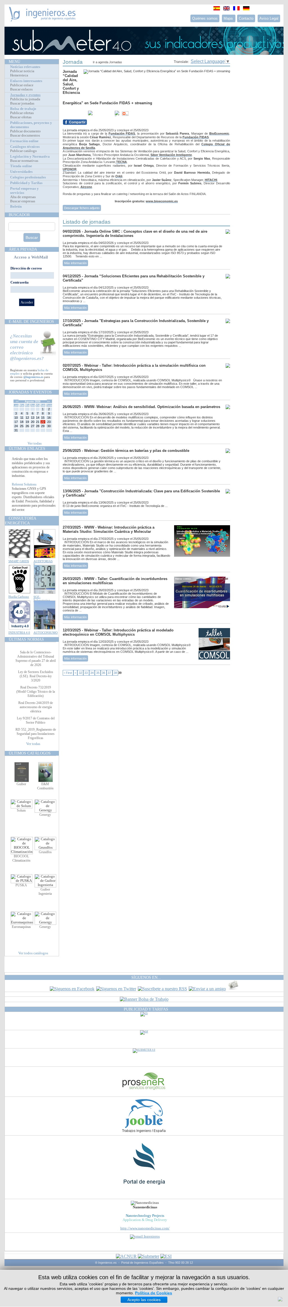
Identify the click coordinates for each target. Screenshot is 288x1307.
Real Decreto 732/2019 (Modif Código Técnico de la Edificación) (35, 691)
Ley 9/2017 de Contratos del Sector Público (36, 720)
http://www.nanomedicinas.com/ (145, 1228)
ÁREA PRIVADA (23, 249)
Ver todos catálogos (33, 953)
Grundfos (45, 852)
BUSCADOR (19, 214)
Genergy (45, 815)
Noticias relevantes (25, 67)
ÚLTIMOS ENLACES (27, 448)
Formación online (24, 141)
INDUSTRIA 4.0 (19, 632)
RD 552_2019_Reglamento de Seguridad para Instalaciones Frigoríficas (35, 734)
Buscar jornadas (22, 103)
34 (92, 672)
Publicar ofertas (22, 113)
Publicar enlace (21, 85)
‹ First (68, 672)
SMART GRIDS (18, 561)
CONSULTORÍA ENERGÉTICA (20, 520)
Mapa (229, 18)
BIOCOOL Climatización (21, 858)
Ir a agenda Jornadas (107, 62)
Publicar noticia (22, 71)
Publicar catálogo (23, 151)
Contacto (246, 18)
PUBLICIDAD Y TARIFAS (146, 1009)
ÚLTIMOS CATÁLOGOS (30, 753)
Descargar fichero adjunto (82, 208)
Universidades (21, 172)
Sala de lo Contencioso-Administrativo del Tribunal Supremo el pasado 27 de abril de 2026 (35, 658)
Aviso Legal (268, 18)
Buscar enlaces (21, 89)
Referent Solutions (24, 491)
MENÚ (14, 61)
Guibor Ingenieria (45, 891)
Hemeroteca (19, 75)
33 (86, 672)
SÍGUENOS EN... (146, 977)
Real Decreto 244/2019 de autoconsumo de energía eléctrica (35, 707)
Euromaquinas (21, 927)
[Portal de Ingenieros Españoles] (42, 20)
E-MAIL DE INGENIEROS (31, 321)
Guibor (21, 784)
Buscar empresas (22, 201)
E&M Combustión (45, 786)
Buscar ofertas (21, 117)
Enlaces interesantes (26, 81)
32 (80, 672)
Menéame (74, 113)
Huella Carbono (18, 596)
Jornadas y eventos (25, 95)
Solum (21, 810)
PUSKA (21, 885)
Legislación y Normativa (30, 156)
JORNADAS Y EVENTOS (30, 392)
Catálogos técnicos (25, 147)
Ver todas (35, 443)
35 (98, 672)
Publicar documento (25, 131)
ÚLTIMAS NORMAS (26, 639)
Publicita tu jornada (25, 99)
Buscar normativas (24, 161)
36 (103, 672)
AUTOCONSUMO (45, 632)
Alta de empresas (23, 197)
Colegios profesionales (28, 177)
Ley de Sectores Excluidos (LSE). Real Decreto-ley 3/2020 (35, 676)
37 (109, 672)
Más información (75, 263)
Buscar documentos (25, 135)
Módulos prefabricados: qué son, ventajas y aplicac (34, 459)
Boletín (16, 207)
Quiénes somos (205, 18)
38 (115, 672)
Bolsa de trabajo (23, 109)
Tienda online (21, 166)
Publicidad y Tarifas (26, 183)
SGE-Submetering (41, 598)
